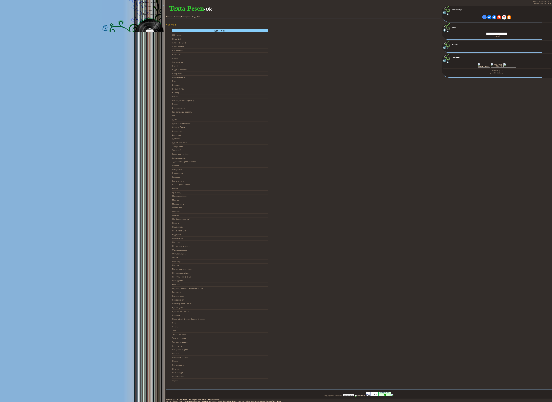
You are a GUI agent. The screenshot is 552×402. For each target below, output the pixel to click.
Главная (169, 17)
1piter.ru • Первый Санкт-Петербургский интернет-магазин (187, 401)
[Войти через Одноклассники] (509, 17)
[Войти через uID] (484, 17)
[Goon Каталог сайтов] (371, 396)
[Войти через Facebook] (494, 17)
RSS (198, 17)
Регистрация (185, 17)
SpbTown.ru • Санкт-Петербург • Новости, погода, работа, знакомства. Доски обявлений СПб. (242, 401)
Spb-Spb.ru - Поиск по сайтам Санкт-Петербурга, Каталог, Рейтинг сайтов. (193, 399)
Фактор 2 (177, 17)
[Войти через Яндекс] (499, 17)
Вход (193, 17)
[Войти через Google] (504, 17)
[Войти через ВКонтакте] (489, 17)
